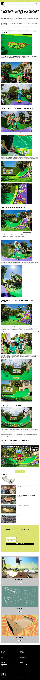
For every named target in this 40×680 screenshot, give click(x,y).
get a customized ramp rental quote (12, 436)
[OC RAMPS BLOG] (20, 625)
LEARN (20, 582)
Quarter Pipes (3, 651)
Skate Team (21, 651)
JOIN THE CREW (20, 544)
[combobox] (20, 7)
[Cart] (36, 3)
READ (20, 640)
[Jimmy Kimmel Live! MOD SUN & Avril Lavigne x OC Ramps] (8, 489)
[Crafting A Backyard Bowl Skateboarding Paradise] (8, 499)
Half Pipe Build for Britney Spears (23, 505)
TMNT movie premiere (9, 357)
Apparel (2, 657)
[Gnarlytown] (8, 519)
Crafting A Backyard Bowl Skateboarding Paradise (26, 495)
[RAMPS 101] (20, 596)
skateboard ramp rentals (28, 18)
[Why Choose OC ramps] (20, 567)
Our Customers (22, 652)
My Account (21, 658)
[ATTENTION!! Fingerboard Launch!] (8, 480)
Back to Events (21, 471)
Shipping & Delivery (23, 657)
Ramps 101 (21, 653)
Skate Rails (2, 653)
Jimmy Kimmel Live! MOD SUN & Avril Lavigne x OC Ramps (27, 485)
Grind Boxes (2, 652)
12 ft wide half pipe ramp (18, 331)
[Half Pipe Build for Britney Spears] (8, 509)
